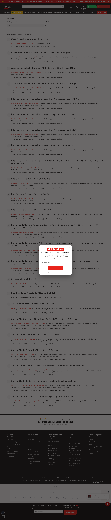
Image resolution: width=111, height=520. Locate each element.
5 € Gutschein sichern (55, 268)
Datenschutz (64, 272)
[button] (3, 516)
